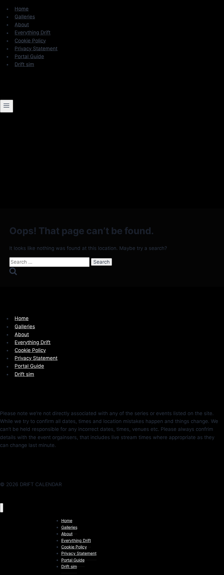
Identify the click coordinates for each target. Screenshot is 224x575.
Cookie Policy (30, 41)
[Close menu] (1, 508)
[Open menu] (6, 106)
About (22, 24)
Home (22, 9)
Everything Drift (32, 33)
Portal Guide (29, 56)
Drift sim (24, 64)
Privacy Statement (36, 48)
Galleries (25, 17)
